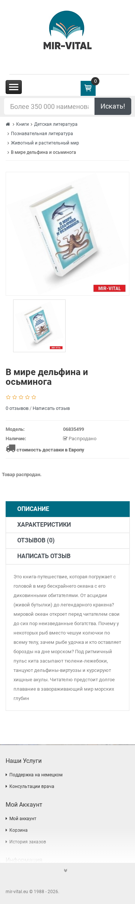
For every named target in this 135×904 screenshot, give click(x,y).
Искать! (112, 106)
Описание (33, 508)
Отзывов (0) (36, 540)
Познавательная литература (42, 133)
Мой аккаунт (22, 818)
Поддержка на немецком (36, 774)
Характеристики (44, 524)
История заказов (27, 841)
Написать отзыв (51, 408)
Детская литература (56, 124)
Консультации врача (31, 786)
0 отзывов (17, 408)
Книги (22, 124)
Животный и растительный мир (45, 143)
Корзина (18, 830)
